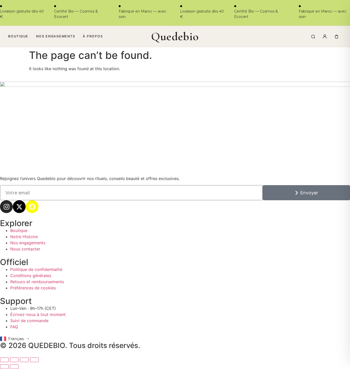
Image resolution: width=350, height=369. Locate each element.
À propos (93, 36)
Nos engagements (55, 36)
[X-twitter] (19, 206)
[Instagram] (6, 206)
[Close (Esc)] (34, 359)
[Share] (24, 359)
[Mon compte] (324, 36)
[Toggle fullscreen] (14, 359)
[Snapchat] (32, 206)
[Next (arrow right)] (14, 366)
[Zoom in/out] (4, 359)
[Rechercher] (312, 36)
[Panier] (336, 36)
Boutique (18, 36)
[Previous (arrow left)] (4, 366)
